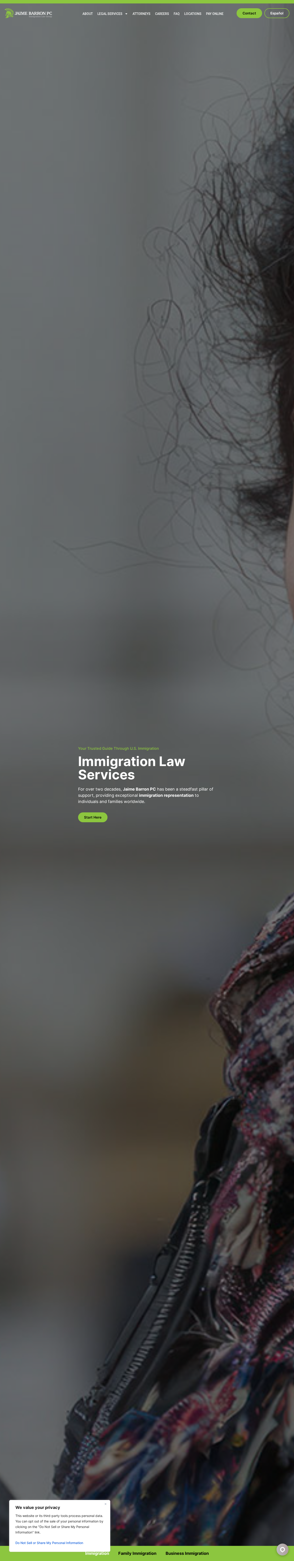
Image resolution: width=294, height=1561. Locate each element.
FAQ (177, 14)
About (87, 14)
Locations (192, 14)
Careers (162, 14)
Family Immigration (137, 1553)
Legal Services (109, 14)
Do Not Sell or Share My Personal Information (49, 1543)
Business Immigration (187, 1553)
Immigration (97, 1553)
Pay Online (214, 14)
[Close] (105, 1504)
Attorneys (141, 14)
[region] (59, 1526)
